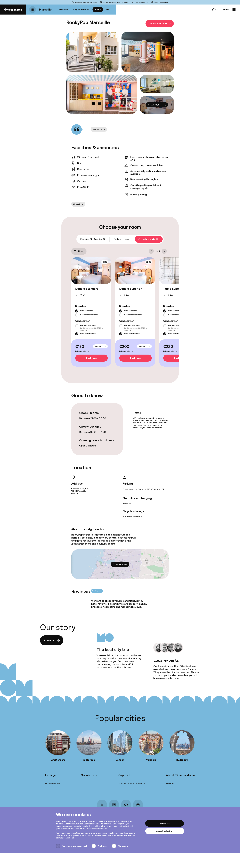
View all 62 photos (156, 105)
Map (108, 9)
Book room (91, 358)
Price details (80, 351)
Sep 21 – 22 (99, 346)
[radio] (76, 310)
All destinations (52, 783)
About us (49, 640)
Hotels (97, 9)
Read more (97, 129)
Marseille (45, 9)
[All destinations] (32, 9)
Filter (81, 251)
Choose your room (157, 23)
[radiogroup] (91, 312)
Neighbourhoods (81, 9)
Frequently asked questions (131, 783)
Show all (76, 204)
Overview (63, 9)
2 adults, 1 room (121, 239)
